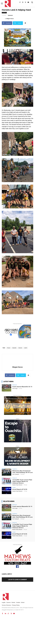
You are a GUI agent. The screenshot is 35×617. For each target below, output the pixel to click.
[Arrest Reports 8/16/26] (6, 490)
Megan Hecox (10, 18)
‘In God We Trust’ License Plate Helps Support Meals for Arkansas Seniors (22, 481)
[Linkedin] (5, 613)
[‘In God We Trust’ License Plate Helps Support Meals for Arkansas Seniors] (6, 481)
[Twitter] (25, 2)
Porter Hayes (15, 388)
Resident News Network (17, 485)
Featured (14, 477)
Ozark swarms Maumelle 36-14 (22, 386)
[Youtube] (28, 2)
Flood (8, 347)
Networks (14, 384)
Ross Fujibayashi (15, 474)
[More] (25, 23)
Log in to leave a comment (17, 579)
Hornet (20, 347)
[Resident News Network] (7, 3)
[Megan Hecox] (3, 18)
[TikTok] (8, 613)
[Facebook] (20, 2)
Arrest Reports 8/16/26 (19, 489)
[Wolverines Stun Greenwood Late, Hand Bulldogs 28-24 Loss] (6, 472)
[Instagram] (22, 2)
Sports (4, 12)
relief (25, 347)
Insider (14, 487)
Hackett (14, 347)
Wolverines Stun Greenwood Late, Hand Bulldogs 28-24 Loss (22, 471)
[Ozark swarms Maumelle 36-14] (6, 387)
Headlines (14, 468)
